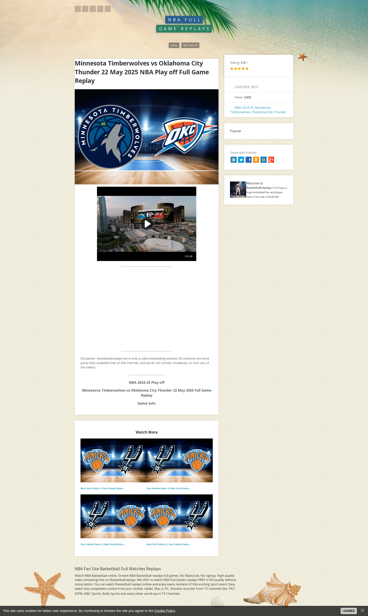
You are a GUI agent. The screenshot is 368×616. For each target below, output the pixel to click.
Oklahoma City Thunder (269, 112)
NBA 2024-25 (244, 108)
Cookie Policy (164, 611)
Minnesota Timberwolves (250, 110)
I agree (349, 611)
